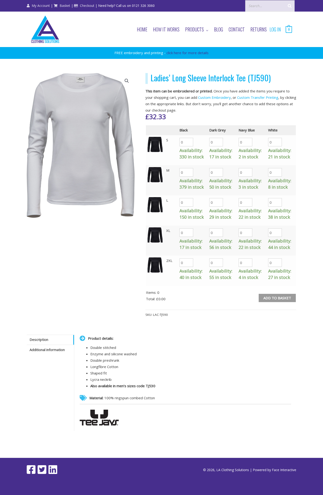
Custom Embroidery (214, 97)
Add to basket (277, 297)
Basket (64, 5)
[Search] (289, 5)
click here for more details (187, 52)
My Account (40, 5)
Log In (275, 29)
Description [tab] (39, 339)
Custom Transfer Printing (257, 97)
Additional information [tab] (47, 349)
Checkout (86, 5)
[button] (126, 81)
